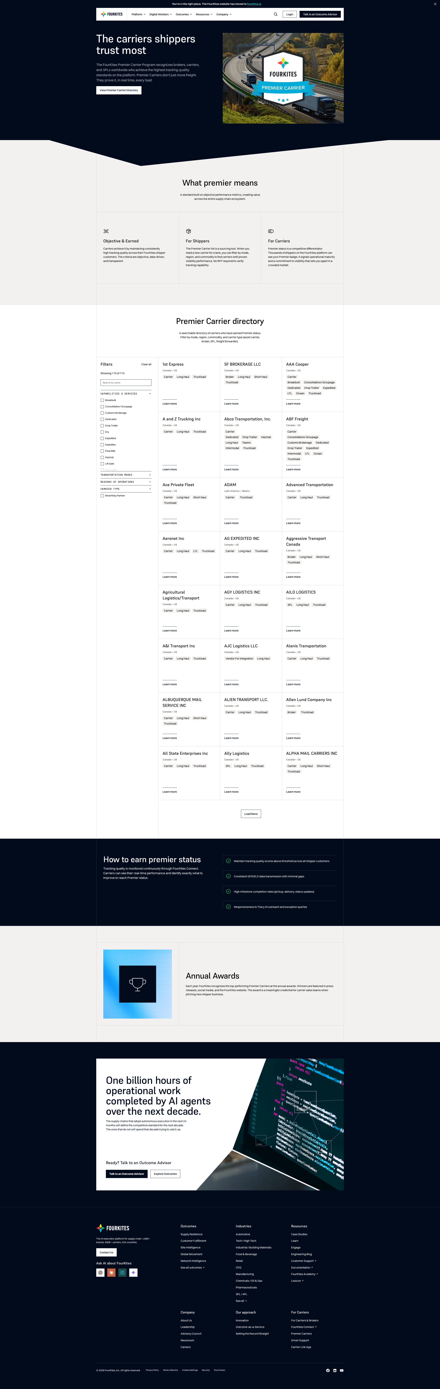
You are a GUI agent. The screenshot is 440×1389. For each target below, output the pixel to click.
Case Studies (299, 1234)
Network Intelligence (193, 1260)
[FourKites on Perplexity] (122, 1273)
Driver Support (300, 1340)
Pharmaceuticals (246, 1287)
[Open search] (276, 14)
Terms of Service (170, 1370)
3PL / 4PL (241, 1294)
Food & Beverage (246, 1254)
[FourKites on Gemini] (133, 1273)
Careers (186, 1347)
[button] (138, 14)
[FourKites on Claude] (111, 1273)
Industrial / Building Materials (253, 1247)
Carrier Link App (301, 1347)
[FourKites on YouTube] (342, 1370)
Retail (239, 1260)
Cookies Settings (190, 1370)
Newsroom (187, 1340)
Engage (295, 1247)
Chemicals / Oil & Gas (249, 1280)
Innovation (242, 1320)
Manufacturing (245, 1274)
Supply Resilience (191, 1234)
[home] (112, 14)
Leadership (188, 1327)
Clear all (146, 364)
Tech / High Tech (246, 1240)
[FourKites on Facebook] (328, 1370)
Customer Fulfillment (193, 1240)
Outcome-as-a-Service (250, 1327)
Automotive (243, 1234)
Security (206, 1370)
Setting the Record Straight (252, 1333)
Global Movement (191, 1254)
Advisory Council (191, 1333)
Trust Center (219, 1370)
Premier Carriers (301, 1333)
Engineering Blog (301, 1254)
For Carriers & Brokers (304, 1320)
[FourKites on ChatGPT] (100, 1273)
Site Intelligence (190, 1247)
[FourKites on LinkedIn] (335, 1370)
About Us (186, 1320)
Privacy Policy (152, 1370)
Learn (294, 1240)
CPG (238, 1267)
